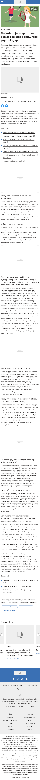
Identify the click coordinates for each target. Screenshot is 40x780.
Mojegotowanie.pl (29, 717)
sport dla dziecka (25, 607)
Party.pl (29, 720)
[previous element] (1, 645)
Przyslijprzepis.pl (30, 723)
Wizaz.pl (29, 726)
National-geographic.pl (10, 720)
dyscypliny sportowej (14, 232)
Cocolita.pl (10, 729)
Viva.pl (10, 726)
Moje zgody (20, 689)
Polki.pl (10, 723)
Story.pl (29, 729)
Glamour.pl (30, 714)
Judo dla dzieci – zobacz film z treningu (17, 586)
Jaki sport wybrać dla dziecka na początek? (19, 136)
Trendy (8, 647)
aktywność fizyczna (9, 607)
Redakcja (34, 685)
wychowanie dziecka (9, 610)
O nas (28, 685)
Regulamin (6, 685)
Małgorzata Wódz (7, 97)
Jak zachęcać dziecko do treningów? (16, 161)
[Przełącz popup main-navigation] (2, 2)
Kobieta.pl (10, 717)
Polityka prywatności (17, 685)
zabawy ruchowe (15, 230)
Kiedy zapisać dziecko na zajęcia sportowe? (19, 132)
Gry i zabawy (6, 29)
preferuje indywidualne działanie (13, 308)
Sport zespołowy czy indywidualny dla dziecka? (20, 151)
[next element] (38, 645)
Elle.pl (10, 714)
